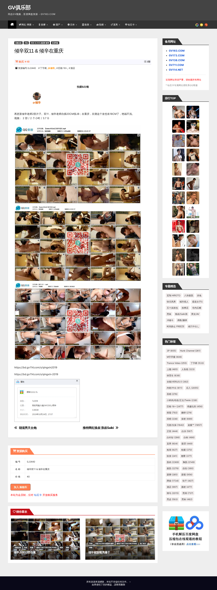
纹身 (172, 456)
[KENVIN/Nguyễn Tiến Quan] (193, 112)
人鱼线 (188, 369)
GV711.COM (176, 65)
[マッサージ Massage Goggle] (193, 226)
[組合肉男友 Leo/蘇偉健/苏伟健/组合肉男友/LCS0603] (178, 140)
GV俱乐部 (19, 7)
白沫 (187, 431)
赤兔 (199, 295)
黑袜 (169, 314)
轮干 (188, 480)
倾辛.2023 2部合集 (25, 552)
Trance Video (177, 363)
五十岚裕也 (172, 307)
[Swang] (178, 126)
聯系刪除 (120, 584)
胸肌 (189, 462)
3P (171, 350)
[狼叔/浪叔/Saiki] (193, 126)
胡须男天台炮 (28, 428)
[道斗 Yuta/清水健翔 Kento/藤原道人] (193, 197)
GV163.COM (177, 50)
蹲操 (173, 480)
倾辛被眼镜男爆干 (99, 552)
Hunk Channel (190, 350)
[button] (206, 24)
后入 (192, 387)
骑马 (173, 493)
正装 (172, 431)
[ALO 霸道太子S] (193, 183)
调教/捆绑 (182, 320)
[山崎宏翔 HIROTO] (178, 112)
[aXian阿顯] (178, 254)
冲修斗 (170, 320)
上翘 (172, 369)
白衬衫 (173, 437)
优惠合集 (18, 43)
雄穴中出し (193, 326)
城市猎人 (184, 301)
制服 (31, 547)
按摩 (43, 24)
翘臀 (186, 456)
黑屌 (188, 493)
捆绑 (186, 412)
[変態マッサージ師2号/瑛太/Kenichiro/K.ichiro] (178, 169)
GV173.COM (176, 55)
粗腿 (186, 449)
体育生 (173, 375)
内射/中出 (174, 387)
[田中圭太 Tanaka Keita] (178, 212)
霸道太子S (197, 301)
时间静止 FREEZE (175, 326)
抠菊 (172, 412)
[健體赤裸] (193, 212)
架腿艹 (195, 425)
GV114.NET (176, 69)
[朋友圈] (197, 24)
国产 (58, 24)
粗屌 (172, 449)
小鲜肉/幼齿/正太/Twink (182, 400)
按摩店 (185, 307)
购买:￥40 (24, 61)
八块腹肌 (188, 295)
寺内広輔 (196, 307)
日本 (73, 24)
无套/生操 (175, 425)
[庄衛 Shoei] (178, 226)
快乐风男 (171, 301)
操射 (186, 418)
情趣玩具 (195, 406)
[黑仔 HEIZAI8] (178, 197)
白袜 (189, 437)
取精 (102, 24)
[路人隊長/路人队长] (178, 269)
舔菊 (186, 474)
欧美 (87, 24)
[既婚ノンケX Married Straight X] (193, 169)
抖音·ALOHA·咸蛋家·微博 (40, 43)
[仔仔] (193, 254)
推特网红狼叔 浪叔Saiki (98, 428)
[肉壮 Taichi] (193, 269)
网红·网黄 (26, 24)
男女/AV (195, 314)
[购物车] (201, 24)
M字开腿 (174, 356)
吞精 (172, 394)
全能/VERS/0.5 (177, 381)
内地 (26, 43)
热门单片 (143, 543)
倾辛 (52, 68)
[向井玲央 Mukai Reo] (178, 240)
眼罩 (187, 443)
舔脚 (172, 474)
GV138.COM (177, 60)
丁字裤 (43, 68)
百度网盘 (55, 43)
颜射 (186, 487)
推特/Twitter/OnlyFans (46, 547)
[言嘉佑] (178, 154)
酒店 (73, 68)
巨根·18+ (62, 68)
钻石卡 (38, 494)
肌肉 (173, 462)
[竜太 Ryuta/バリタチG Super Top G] (193, 154)
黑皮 (172, 499)
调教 (67, 547)
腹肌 (173, 468)
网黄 (61, 547)
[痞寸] (178, 183)
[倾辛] (37, 96)
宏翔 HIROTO (173, 295)
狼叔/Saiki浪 (181, 314)
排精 (172, 418)
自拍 (188, 468)
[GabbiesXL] (193, 240)
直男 (116, 24)
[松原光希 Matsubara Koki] (193, 140)
